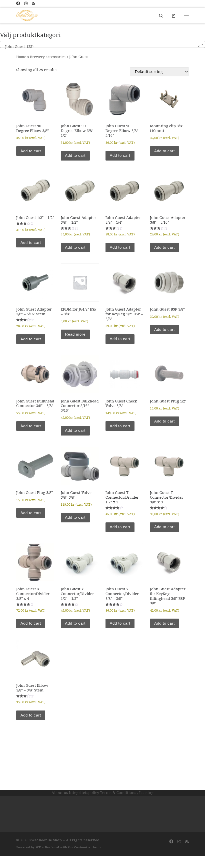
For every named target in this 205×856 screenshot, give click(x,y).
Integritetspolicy (84, 792)
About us (60, 792)
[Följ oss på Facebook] (18, 4)
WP (38, 847)
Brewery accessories (48, 57)
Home (21, 57)
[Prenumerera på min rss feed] (33, 4)
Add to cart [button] (30, 151)
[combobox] (102, 44)
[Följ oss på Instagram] (26, 4)
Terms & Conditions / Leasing (127, 792)
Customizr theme (88, 847)
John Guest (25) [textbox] (101, 46)
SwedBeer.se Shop (46, 840)
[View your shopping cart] (173, 15)
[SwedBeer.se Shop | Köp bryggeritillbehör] (27, 15)
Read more (75, 334)
